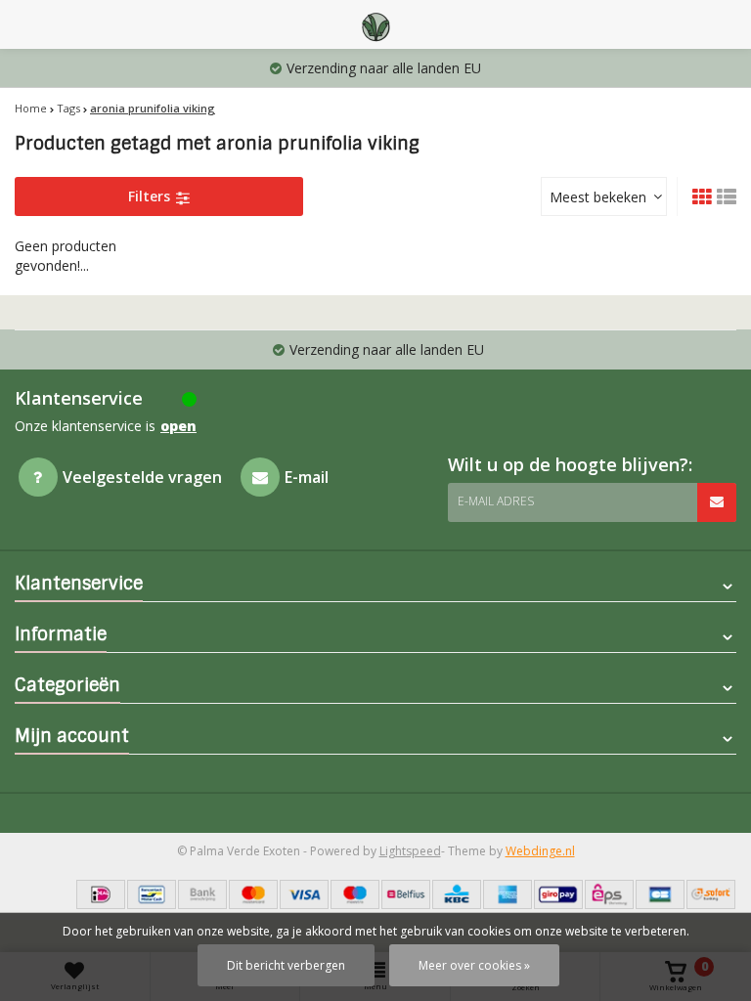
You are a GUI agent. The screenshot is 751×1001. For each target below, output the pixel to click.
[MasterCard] (253, 894)
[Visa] (304, 894)
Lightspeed (410, 851)
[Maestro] (355, 894)
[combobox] (604, 196)
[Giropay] (558, 894)
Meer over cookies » (474, 965)
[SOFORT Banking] (710, 894)
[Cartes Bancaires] (660, 894)
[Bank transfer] (202, 894)
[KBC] (456, 894)
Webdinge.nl (540, 851)
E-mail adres (496, 501)
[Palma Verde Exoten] (375, 24)
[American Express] (507, 894)
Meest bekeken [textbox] (598, 197)
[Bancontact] (151, 894)
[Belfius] (405, 894)
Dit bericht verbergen (286, 965)
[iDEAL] (100, 894)
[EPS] (609, 894)
